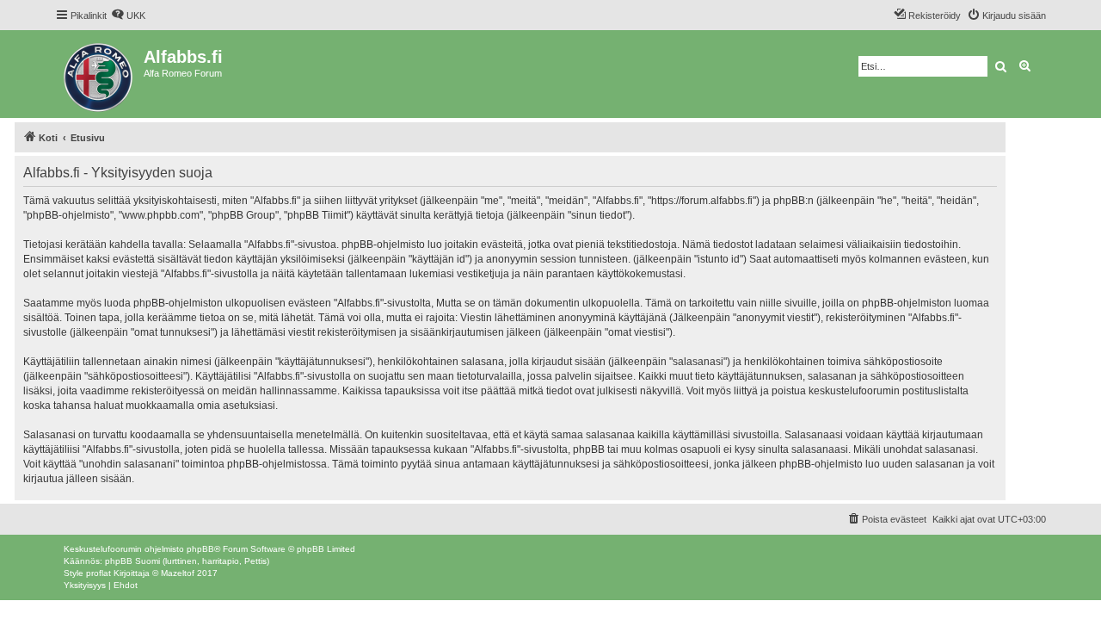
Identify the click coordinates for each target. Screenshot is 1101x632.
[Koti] (99, 74)
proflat (98, 573)
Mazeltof (177, 573)
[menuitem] (128, 15)
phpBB (200, 549)
